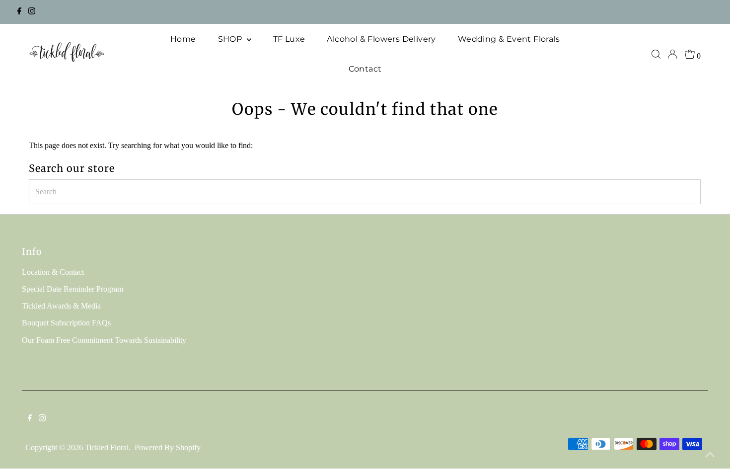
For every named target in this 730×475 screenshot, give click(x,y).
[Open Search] (656, 54)
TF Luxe (289, 39)
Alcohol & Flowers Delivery (381, 39)
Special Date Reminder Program (72, 289)
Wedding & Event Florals (509, 39)
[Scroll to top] (710, 455)
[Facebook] (19, 12)
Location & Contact (53, 272)
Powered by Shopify (168, 447)
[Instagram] (32, 12)
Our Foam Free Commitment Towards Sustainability (104, 340)
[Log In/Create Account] (672, 54)
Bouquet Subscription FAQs (66, 322)
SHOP (231, 39)
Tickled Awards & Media (61, 306)
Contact (365, 69)
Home (183, 39)
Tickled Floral (107, 447)
